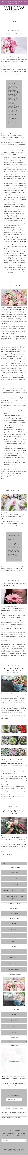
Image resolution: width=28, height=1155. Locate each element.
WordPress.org (14, 969)
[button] (14, 21)
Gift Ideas (14, 285)
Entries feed (14, 957)
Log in (14, 951)
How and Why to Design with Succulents (14, 670)
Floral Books (14, 34)
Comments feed (14, 963)
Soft (14, 935)
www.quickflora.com (14, 1151)
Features (14, 929)
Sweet (14, 941)
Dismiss (17, 3)
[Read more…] (7, 854)
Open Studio (14, 490)
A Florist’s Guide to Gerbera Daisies (14, 585)
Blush (14, 923)
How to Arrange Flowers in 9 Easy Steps (14, 812)
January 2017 (14, 913)
